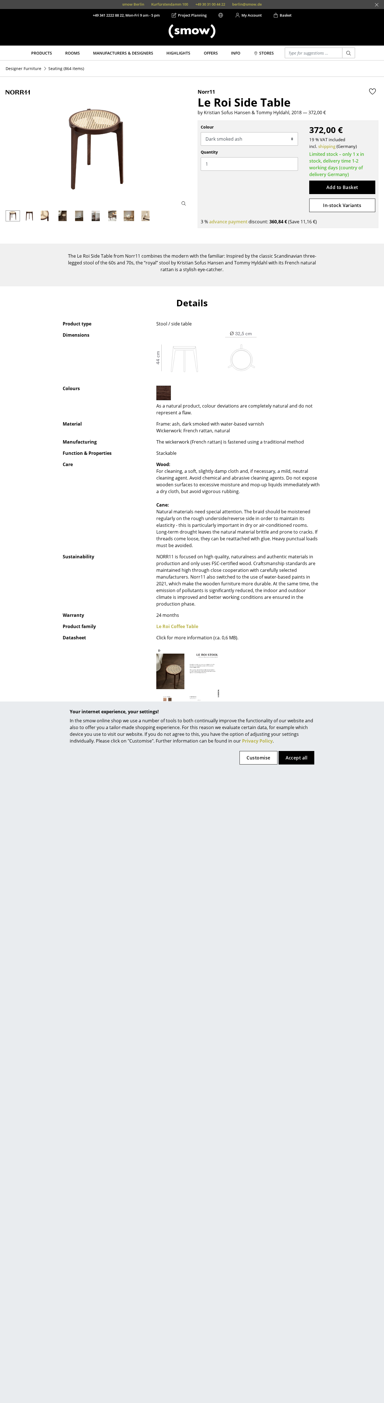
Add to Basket (342, 187)
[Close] (376, 4)
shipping (326, 146)
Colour (207, 127)
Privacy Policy (257, 741)
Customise (258, 758)
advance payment (228, 222)
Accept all (297, 758)
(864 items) (66, 68)
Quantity (209, 152)
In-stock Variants (342, 205)
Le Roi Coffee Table (177, 626)
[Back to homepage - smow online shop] (192, 31)
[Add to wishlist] (372, 91)
